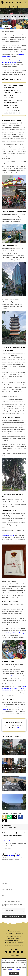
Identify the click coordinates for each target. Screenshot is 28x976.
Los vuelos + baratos (14, 938)
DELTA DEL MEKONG (13, 110)
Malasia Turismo (9, 840)
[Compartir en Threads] (4, 820)
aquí (17, 727)
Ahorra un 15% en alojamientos (14, 933)
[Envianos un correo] (6, 952)
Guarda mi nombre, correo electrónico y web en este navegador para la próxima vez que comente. (12, 903)
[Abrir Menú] (25, 3)
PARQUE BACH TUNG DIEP (14, 100)
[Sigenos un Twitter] (10, 952)
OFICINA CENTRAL (11, 103)
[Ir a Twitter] (11, 6)
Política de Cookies (14, 955)
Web (3, 895)
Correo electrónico (8, 889)
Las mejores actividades (14, 936)
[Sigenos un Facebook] (18, 952)
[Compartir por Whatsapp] (9, 817)
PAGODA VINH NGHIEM (13, 92)
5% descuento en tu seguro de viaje (14, 940)
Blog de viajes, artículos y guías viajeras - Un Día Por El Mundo (14, 2)
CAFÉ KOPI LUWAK (11, 105)
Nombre (4, 883)
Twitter (17, 856)
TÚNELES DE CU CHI (13, 113)
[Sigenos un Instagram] (14, 952)
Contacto (14, 957)
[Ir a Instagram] (15, 6)
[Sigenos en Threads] (22, 952)
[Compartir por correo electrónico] (4, 817)
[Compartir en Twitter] (14, 817)
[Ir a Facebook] (23, 6)
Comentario (5, 861)
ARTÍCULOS (12, 828)
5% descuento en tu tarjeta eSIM (14, 945)
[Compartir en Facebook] (20, 817)
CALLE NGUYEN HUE (12, 90)
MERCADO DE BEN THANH (14, 85)
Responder (7, 849)
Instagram (10, 856)
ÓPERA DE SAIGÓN (11, 108)
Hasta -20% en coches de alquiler (14, 942)
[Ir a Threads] (19, 6)
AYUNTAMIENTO (10, 87)
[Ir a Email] (7, 6)
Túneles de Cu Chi (7, 676)
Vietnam (5, 828)
